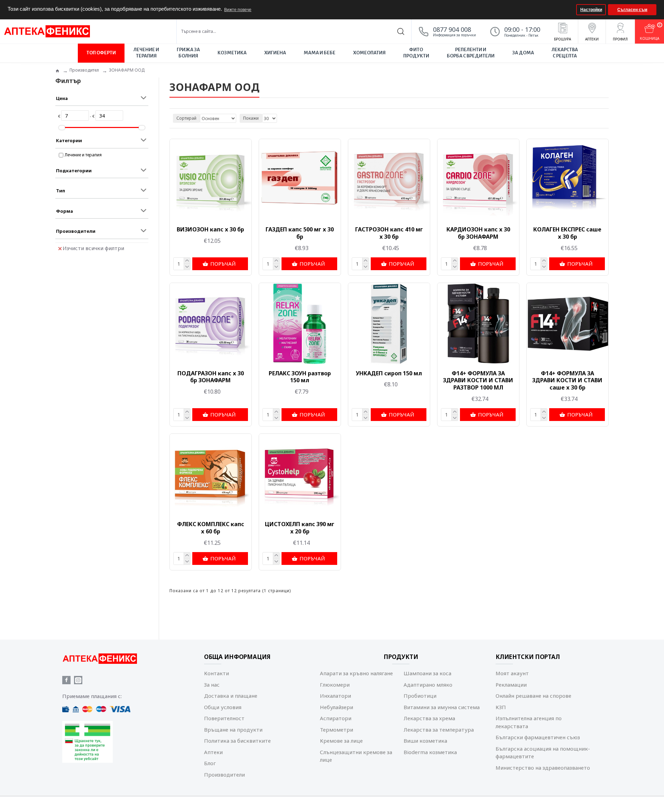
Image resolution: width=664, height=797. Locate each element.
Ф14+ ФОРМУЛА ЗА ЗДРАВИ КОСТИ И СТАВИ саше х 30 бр (567, 380)
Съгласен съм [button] (632, 9)
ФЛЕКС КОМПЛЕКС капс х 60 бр (210, 528)
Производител (84, 70)
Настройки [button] (591, 9)
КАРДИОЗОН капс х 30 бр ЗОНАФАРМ (478, 233)
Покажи (251, 118)
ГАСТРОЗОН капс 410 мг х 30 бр (389, 233)
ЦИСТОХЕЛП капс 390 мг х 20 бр (299, 528)
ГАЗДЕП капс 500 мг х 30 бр (300, 233)
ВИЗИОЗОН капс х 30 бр (210, 229)
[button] (570, 9)
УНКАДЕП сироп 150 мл (389, 373)
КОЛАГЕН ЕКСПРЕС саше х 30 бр (567, 233)
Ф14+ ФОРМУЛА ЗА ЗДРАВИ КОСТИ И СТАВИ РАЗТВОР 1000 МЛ (478, 380)
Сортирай (186, 118)
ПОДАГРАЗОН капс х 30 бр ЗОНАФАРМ (210, 377)
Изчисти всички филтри (93, 248)
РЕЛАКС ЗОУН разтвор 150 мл (300, 377)
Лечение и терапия (83, 155)
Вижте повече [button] (237, 9)
